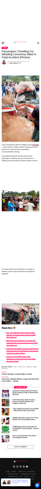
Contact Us (22, 471)
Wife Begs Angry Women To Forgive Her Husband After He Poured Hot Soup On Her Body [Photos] (22, 343)
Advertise (31, 471)
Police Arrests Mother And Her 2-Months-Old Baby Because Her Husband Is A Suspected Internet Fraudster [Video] (22, 351)
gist (15, 367)
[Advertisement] (20, 20)
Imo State (36, 145)
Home (8, 471)
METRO (29, 367)
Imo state (22, 367)
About (14, 471)
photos (5, 368)
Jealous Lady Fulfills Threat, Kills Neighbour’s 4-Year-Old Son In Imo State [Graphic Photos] (21, 359)
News (35, 367)
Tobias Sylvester (13, 63)
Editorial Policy (13, 474)
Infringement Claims (28, 474)
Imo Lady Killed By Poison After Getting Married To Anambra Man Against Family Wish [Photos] (21, 335)
